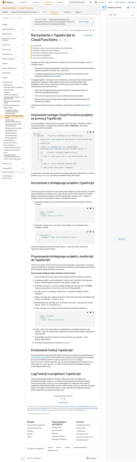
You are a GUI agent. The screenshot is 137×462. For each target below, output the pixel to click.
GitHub (29, 437)
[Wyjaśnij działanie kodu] (87, 132)
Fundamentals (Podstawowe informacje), (24, 12)
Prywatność (37, 458)
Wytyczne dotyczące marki (84, 437)
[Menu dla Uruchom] (40, 2)
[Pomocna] (90, 30)
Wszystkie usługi (52, 450)
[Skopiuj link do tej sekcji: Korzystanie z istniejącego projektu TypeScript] (33, 187)
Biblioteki (30, 434)
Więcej (60, 2)
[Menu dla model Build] (28, 2)
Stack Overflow (81, 428)
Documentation (9, 8)
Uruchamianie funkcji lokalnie (40, 357)
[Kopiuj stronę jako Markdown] (65, 39)
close (134, 7)
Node (62, 390)
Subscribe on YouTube (58, 436)
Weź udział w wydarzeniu (59, 439)
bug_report (128, 7)
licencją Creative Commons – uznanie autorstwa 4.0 (74, 406)
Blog (110, 2)
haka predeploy (55, 76)
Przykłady (30, 431)
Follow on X (55, 433)
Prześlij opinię (88, 35)
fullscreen (131, 7)
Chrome (58, 447)
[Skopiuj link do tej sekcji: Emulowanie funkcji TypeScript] (75, 350)
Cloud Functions (26, 8)
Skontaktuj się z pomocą (83, 425)
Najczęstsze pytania (82, 440)
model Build (22, 2)
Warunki (29, 458)
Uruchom (35, 2)
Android (50, 447)
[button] (11, 29)
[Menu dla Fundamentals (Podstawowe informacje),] (39, 12)
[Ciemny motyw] (90, 132)
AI (43, 12)
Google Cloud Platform (80, 447)
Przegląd (5, 12)
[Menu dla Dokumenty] (54, 2)
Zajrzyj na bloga (56, 427)
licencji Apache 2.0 (44, 408)
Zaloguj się (131, 2)
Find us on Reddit (57, 430)
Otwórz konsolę (120, 2)
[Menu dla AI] (46, 12)
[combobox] (78, 2)
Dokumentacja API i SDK (34, 428)
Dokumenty (48, 2)
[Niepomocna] (93, 30)
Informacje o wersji (82, 434)
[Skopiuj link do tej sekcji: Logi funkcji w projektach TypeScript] (83, 374)
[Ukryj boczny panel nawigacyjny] (22, 459)
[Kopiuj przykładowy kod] (93, 132)
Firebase (33, 30)
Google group (80, 431)
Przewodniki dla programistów (36, 425)
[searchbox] (12, 17)
